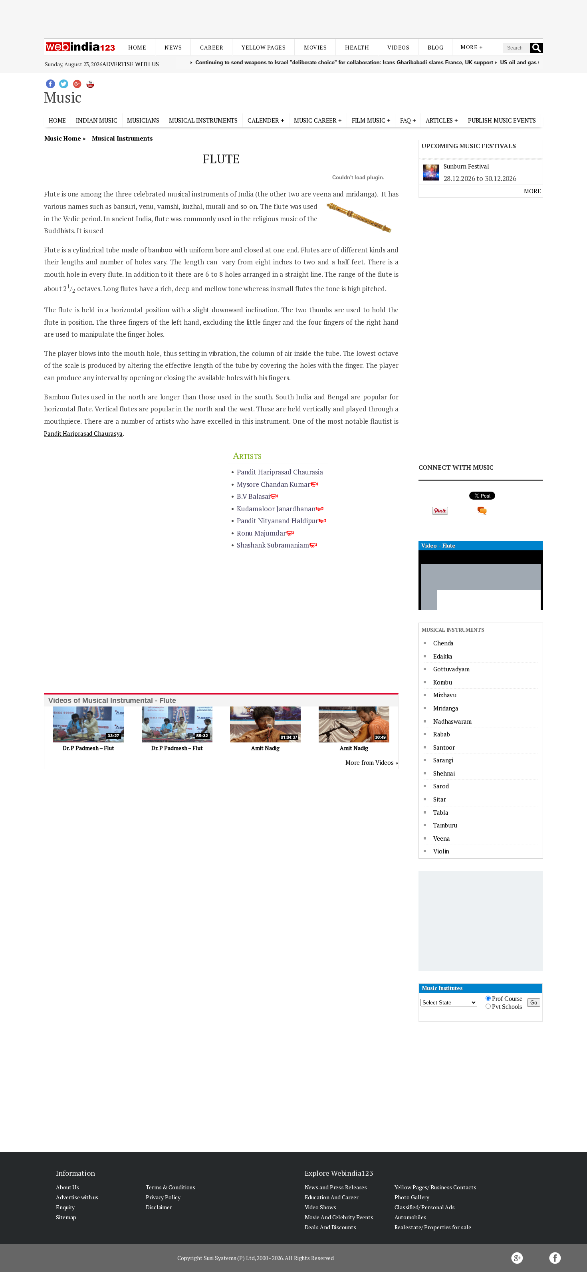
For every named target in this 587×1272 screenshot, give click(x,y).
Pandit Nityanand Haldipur (278, 520)
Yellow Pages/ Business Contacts (435, 1187)
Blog (435, 47)
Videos (398, 47)
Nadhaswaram (452, 721)
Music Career (315, 120)
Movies (315, 47)
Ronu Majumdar (261, 533)
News (173, 47)
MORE (532, 191)
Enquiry (65, 1207)
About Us (67, 1187)
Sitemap (66, 1217)
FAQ (405, 120)
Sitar (439, 799)
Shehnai (444, 773)
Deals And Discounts (330, 1227)
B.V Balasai (253, 496)
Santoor (444, 747)
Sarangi (443, 760)
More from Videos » (371, 762)
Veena (441, 838)
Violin (441, 851)
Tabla (440, 812)
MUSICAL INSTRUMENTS (203, 120)
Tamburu (445, 825)
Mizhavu (444, 695)
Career (211, 47)
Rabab (441, 734)
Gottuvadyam (451, 669)
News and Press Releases (336, 1187)
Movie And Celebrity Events (339, 1217)
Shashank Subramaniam (273, 545)
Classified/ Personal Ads (425, 1207)
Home (137, 47)
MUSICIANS (143, 120)
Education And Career (332, 1197)
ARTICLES (439, 120)
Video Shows (320, 1207)
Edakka (442, 656)
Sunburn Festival (466, 166)
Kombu (442, 682)
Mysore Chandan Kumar (273, 484)
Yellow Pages (264, 47)
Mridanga (445, 708)
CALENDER (263, 120)
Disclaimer (159, 1207)
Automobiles (410, 1217)
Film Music (368, 120)
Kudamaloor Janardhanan (276, 508)
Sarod (441, 786)
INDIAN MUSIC (96, 120)
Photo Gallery (412, 1197)
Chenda (443, 643)
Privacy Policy (163, 1197)
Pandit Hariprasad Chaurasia (280, 471)
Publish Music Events (502, 120)
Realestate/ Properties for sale (433, 1227)
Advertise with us (130, 64)
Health (357, 47)
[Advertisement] (293, 19)
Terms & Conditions (170, 1187)
